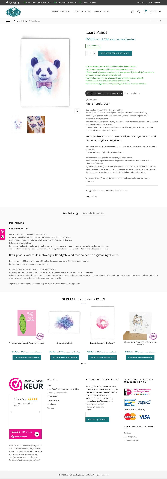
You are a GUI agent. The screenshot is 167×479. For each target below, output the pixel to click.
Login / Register (132, 12)
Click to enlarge (77, 111)
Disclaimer (51, 404)
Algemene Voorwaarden (57, 393)
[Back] (8, 21)
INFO (49, 385)
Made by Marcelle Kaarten (117, 191)
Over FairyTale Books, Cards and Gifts (63, 389)
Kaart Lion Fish (64, 343)
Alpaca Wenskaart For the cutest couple (140, 343)
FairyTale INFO (101, 12)
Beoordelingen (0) (93, 213)
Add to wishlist (133, 93)
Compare (92, 100)
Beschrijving (70, 213)
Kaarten (25, 21)
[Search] (139, 12)
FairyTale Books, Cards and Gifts (78, 475)
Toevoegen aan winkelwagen (115, 53)
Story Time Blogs (82, 12)
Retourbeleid (52, 397)
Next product (159, 21)
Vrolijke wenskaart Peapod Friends (26, 343)
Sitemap (50, 408)
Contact (140, 3)
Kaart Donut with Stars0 (102, 343)
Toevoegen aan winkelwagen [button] (27, 357)
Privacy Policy (53, 400)
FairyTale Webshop (60, 12)
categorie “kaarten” (111, 178)
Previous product (152, 21)
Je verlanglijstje (132, 440)
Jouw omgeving (154, 3)
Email (88, 410)
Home (18, 21)
